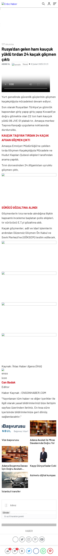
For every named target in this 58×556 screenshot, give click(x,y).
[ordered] (19, 513)
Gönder (6, 512)
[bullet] (21, 513)
